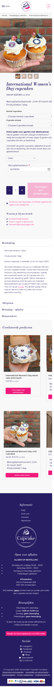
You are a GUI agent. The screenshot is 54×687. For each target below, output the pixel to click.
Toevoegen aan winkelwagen (41, 190)
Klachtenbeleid (8, 675)
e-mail (21, 287)
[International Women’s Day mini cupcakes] (22, 429)
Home (4, 15)
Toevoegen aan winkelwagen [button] (18, 391)
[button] (48, 6)
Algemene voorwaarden (13, 672)
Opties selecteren (22, 475)
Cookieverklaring (42, 675)
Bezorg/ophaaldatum (19, 165)
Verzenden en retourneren (36, 672)
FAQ (23, 510)
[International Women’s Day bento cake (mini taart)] (22, 353)
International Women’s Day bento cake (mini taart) (22, 376)
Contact (25, 517)
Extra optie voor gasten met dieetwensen (28, 132)
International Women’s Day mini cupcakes (21, 452)
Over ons (25, 514)
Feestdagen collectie (17, 15)
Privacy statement (25, 675)
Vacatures (26, 520)
